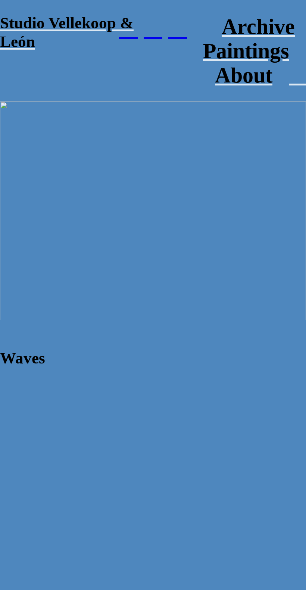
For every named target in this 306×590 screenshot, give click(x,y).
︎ (177, 27)
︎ (128, 27)
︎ (153, 27)
